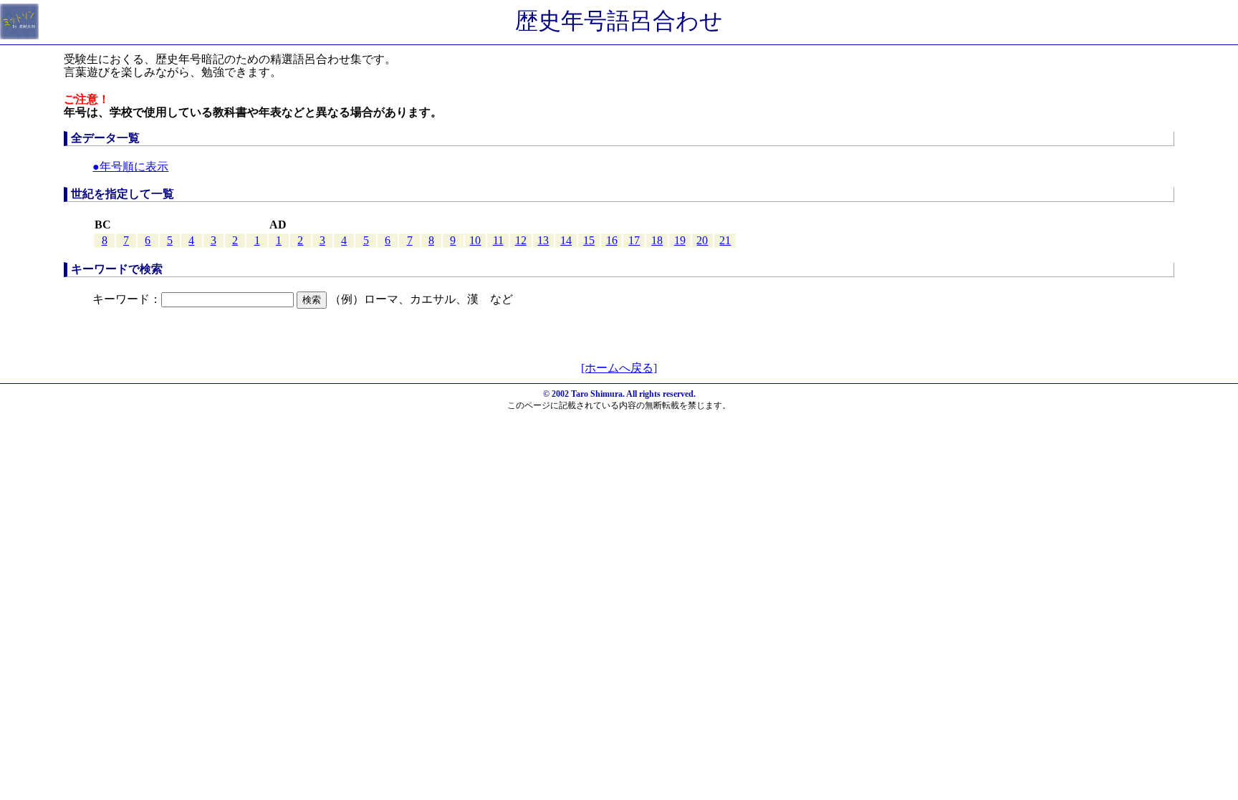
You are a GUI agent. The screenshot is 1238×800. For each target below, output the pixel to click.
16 (612, 240)
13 (543, 240)
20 (702, 240)
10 (475, 240)
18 (657, 240)
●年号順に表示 (130, 166)
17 (634, 240)
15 (589, 240)
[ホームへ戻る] (619, 368)
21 (725, 240)
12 (521, 240)
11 (498, 240)
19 (680, 240)
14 (566, 240)
